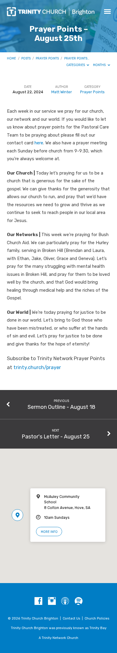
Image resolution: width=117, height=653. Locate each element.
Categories (76, 65)
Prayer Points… (76, 58)
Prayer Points (47, 58)
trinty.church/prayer (37, 367)
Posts (26, 58)
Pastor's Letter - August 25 (56, 436)
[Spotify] (78, 601)
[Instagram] (52, 601)
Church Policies (97, 618)
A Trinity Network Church (58, 638)
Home (11, 58)
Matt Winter (61, 92)
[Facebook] (38, 601)
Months (99, 65)
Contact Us (71, 618)
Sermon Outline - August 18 (61, 407)
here (38, 143)
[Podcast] (65, 601)
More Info (49, 532)
